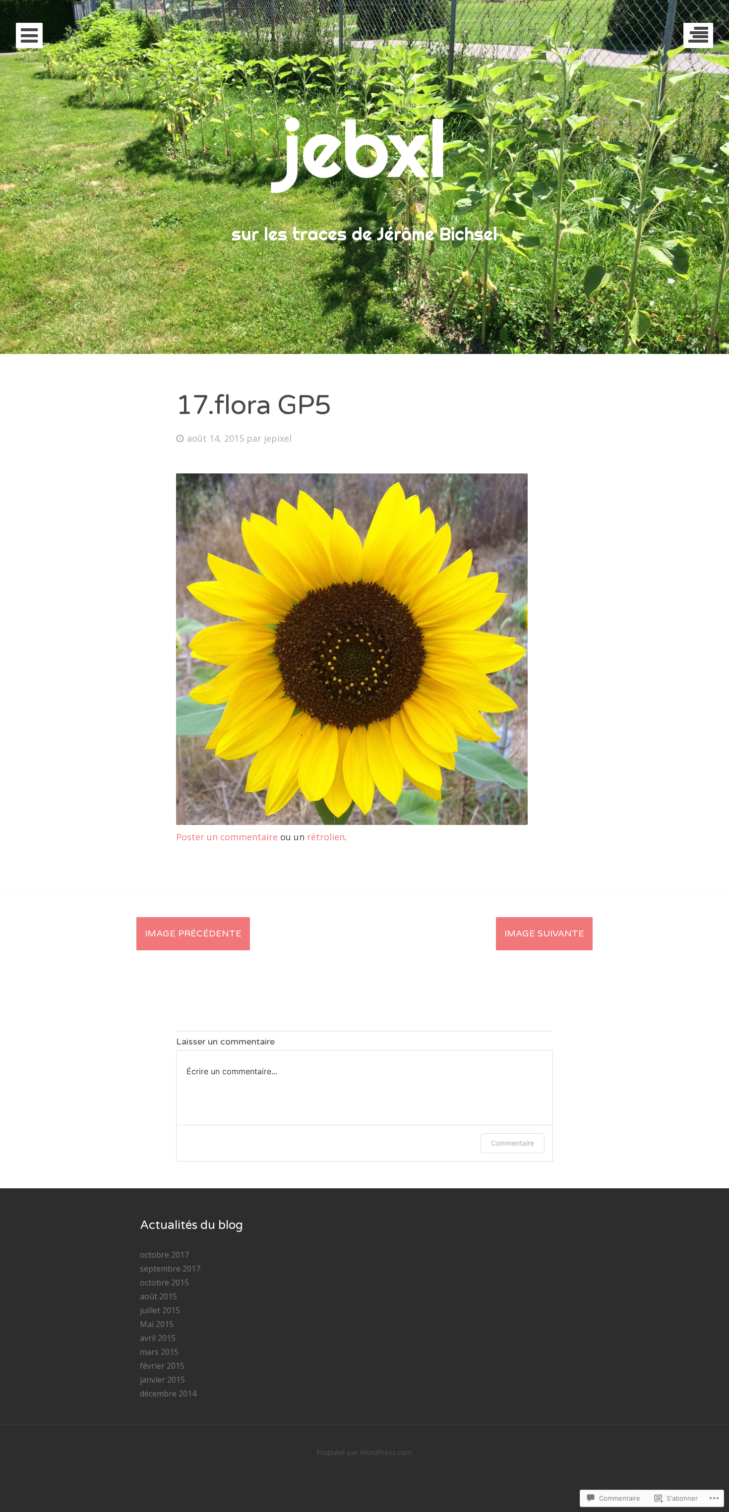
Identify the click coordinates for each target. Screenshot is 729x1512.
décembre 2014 (168, 1393)
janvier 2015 (162, 1379)
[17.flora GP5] (352, 821)
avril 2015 (158, 1338)
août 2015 (158, 1296)
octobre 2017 (164, 1254)
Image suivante (544, 933)
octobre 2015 (164, 1282)
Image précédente (193, 933)
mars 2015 (159, 1351)
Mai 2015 (157, 1324)
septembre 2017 (170, 1268)
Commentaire (512, 1143)
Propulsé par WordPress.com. (364, 1452)
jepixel (278, 438)
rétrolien (326, 837)
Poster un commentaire (227, 837)
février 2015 (162, 1365)
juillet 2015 (160, 1310)
